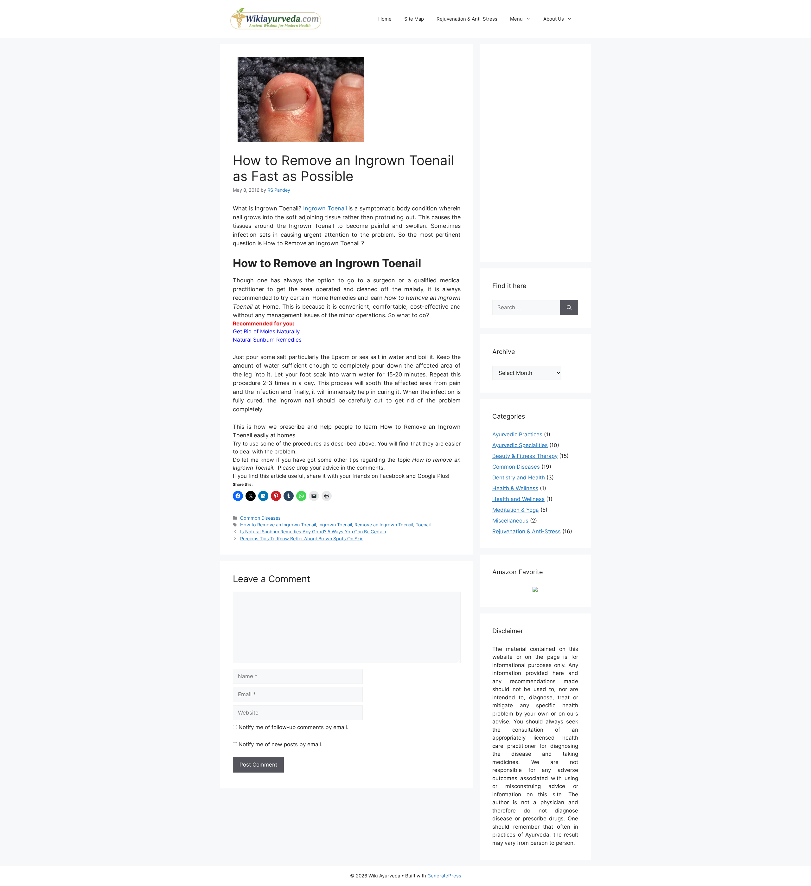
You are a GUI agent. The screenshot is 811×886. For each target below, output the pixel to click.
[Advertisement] (539, 152)
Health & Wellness (515, 488)
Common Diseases (260, 518)
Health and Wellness (518, 499)
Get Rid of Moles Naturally (266, 331)
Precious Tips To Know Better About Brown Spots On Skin (301, 538)
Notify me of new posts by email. (280, 744)
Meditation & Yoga (515, 510)
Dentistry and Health (518, 477)
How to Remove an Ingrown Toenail (278, 524)
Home (385, 19)
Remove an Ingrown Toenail (383, 524)
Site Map (414, 19)
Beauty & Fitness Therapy (525, 456)
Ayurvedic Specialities (520, 445)
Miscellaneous (510, 520)
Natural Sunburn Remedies (267, 340)
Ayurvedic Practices (517, 434)
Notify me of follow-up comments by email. (293, 727)
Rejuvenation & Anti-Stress (467, 19)
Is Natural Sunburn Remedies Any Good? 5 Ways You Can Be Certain (313, 531)
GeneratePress (444, 876)
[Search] (569, 307)
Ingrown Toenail (325, 208)
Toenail (423, 524)
